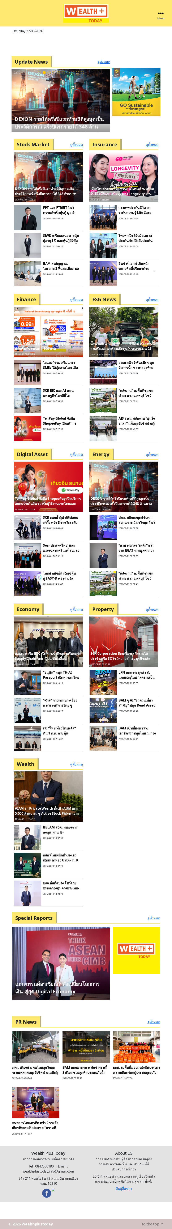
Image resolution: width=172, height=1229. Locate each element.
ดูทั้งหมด (104, 62)
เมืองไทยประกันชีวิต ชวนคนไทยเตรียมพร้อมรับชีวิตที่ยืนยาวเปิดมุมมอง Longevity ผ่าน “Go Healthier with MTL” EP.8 (122, 193)
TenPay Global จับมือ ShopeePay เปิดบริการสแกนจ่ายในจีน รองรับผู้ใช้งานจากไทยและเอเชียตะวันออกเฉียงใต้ (48, 503)
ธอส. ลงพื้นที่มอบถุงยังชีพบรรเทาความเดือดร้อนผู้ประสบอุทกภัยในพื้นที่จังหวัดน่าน (136, 1059)
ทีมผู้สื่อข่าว (124, 1175)
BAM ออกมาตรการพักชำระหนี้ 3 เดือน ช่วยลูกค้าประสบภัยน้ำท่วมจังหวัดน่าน (85, 1059)
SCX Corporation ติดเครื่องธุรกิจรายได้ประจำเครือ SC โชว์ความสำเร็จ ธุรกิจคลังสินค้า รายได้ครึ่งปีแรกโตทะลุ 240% (120, 658)
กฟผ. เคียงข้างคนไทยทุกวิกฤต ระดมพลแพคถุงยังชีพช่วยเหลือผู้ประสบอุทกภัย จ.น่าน (35, 1059)
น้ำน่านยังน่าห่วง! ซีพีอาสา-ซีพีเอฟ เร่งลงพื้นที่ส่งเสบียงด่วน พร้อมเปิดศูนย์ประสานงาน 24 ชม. (122, 348)
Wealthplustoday (37, 1211)
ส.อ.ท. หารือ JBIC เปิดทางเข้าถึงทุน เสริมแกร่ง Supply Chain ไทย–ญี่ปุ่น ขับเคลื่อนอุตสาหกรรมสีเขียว (58, 126)
